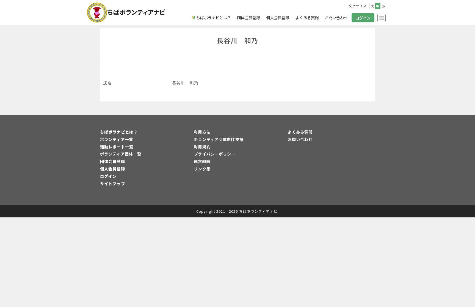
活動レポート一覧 (116, 147)
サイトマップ (112, 183)
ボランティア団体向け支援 (218, 139)
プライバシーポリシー (214, 154)
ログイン (108, 176)
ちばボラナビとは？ (118, 132)
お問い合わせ (300, 139)
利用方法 (202, 132)
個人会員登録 (112, 169)
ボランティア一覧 (116, 139)
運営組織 (202, 161)
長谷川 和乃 (237, 40)
